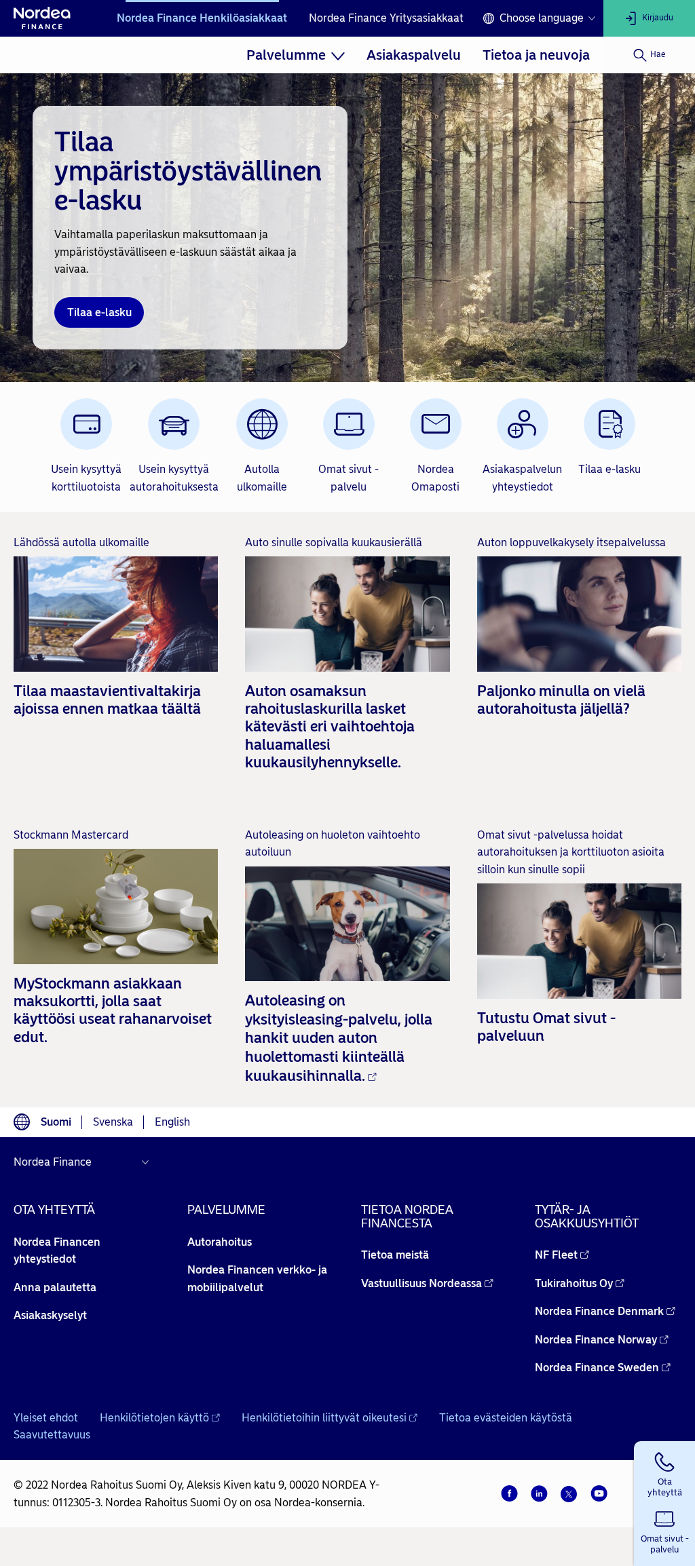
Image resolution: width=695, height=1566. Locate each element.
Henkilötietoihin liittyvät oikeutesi (324, 1417)
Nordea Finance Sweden (597, 1367)
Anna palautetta (55, 1287)
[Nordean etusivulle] (42, 18)
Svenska (113, 1121)
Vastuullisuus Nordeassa (421, 1283)
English (172, 1121)
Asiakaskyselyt (50, 1315)
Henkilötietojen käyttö (154, 1417)
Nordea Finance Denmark (599, 1311)
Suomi (56, 1121)
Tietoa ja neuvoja (536, 55)
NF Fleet (556, 1254)
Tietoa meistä (395, 1254)
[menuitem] (296, 55)
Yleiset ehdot (46, 1417)
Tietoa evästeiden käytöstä (505, 1417)
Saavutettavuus (52, 1434)
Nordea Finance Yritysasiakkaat (386, 18)
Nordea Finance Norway (596, 1339)
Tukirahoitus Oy (574, 1283)
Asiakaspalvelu (414, 55)
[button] (664, 1472)
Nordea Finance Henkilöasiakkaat (202, 18)
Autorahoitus (219, 1242)
